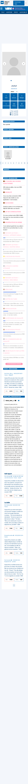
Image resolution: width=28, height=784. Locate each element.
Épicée (16, 12)
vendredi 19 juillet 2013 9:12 (10, 404)
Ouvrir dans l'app (17, 3)
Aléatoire (9, 12)
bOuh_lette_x (10, 400)
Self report (8, 474)
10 (24, 163)
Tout (2, 12)
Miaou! (12, 91)
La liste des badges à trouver (14, 363)
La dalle (7, 502)
